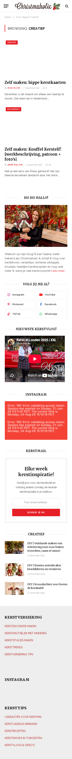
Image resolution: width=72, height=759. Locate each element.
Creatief (11, 42)
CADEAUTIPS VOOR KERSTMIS (23, 716)
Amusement (13, 109)
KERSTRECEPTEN (15, 731)
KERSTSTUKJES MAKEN (19, 640)
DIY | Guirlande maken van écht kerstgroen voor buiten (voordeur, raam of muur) (45, 547)
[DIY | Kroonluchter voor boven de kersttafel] (14, 588)
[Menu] (6, 6)
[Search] (66, 6)
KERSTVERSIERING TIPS (19, 654)
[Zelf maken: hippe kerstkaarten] (36, 58)
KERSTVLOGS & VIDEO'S (20, 745)
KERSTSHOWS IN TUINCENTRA (23, 738)
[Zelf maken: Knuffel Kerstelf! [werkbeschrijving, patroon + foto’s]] (36, 125)
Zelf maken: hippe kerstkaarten (35, 82)
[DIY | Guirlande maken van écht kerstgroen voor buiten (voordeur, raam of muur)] (14, 547)
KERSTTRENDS (14, 647)
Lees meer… (58, 270)
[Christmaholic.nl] (37, 6)
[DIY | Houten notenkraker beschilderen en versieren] (14, 569)
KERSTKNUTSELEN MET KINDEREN (26, 633)
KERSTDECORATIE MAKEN (20, 626)
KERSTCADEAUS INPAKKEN (21, 723)
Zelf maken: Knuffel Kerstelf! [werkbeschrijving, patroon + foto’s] (33, 154)
